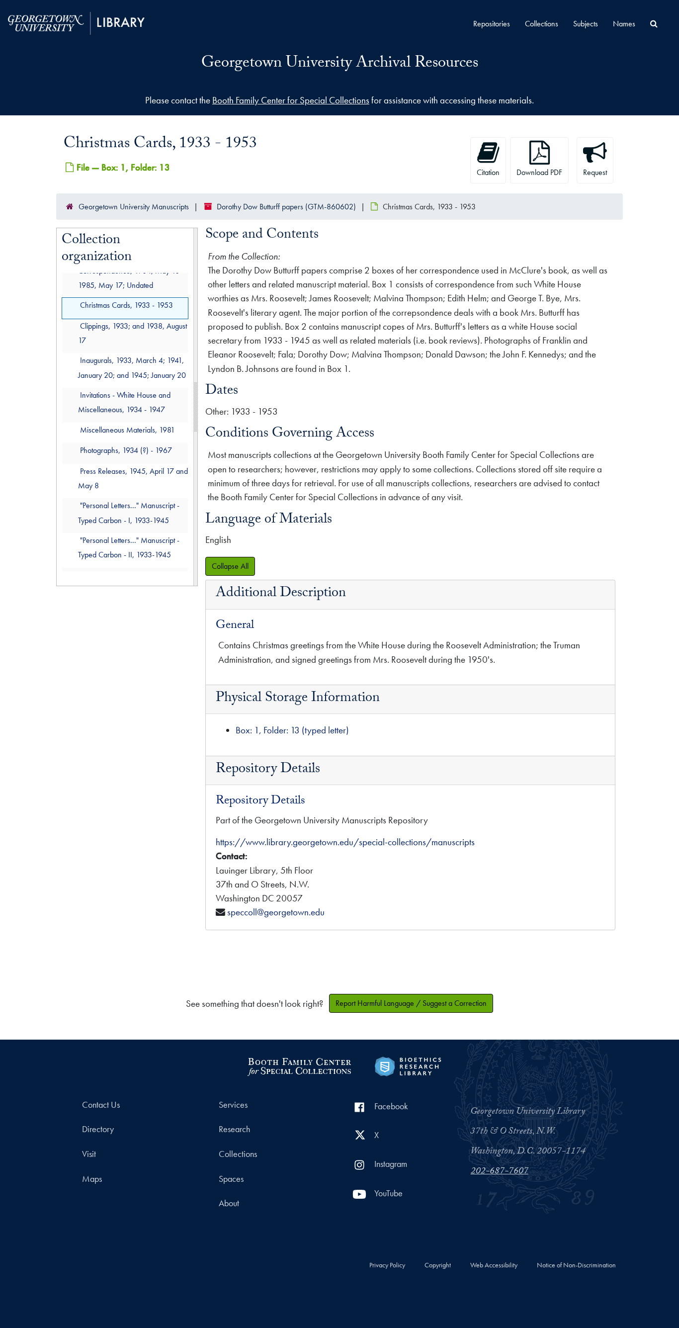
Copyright (437, 1265)
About (229, 1203)
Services (233, 1104)
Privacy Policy (387, 1265)
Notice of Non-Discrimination (576, 1265)
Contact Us (101, 1104)
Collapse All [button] (230, 566)
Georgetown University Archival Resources (339, 64)
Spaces (231, 1178)
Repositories (491, 23)
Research (234, 1129)
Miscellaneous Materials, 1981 (127, 430)
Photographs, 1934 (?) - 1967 (126, 450)
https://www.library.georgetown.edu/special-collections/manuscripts (345, 842)
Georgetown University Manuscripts (134, 206)
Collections (541, 23)
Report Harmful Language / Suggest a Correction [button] (411, 1003)
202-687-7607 (499, 1172)
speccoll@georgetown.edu (276, 912)
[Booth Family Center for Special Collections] (299, 1065)
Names (624, 23)
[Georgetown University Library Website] (76, 22)
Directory (98, 1129)
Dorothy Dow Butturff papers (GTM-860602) (286, 206)
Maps (92, 1178)
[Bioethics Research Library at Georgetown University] (407, 1065)
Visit (89, 1154)
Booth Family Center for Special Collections (290, 100)
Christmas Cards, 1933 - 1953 (126, 305)
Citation (488, 172)
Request (595, 172)
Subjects (585, 23)
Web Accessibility (493, 1265)
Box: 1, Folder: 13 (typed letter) (292, 730)
